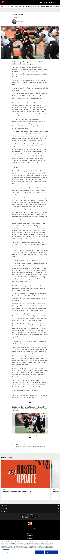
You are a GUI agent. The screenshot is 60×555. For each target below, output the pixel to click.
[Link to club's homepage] (3, 2)
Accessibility (30, 533)
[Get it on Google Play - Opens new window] (34, 517)
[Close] (57, 542)
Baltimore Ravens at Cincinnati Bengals (28, 407)
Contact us (30, 535)
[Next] (36, 435)
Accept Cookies (39, 552)
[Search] (55, 2)
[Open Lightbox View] (30, 426)
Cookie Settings (4, 551)
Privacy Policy (30, 530)
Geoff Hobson (20, 19)
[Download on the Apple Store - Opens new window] (24, 517)
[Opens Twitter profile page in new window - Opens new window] (19, 23)
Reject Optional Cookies (51, 552)
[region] (30, 547)
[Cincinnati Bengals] (30, 523)
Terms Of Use (30, 538)
